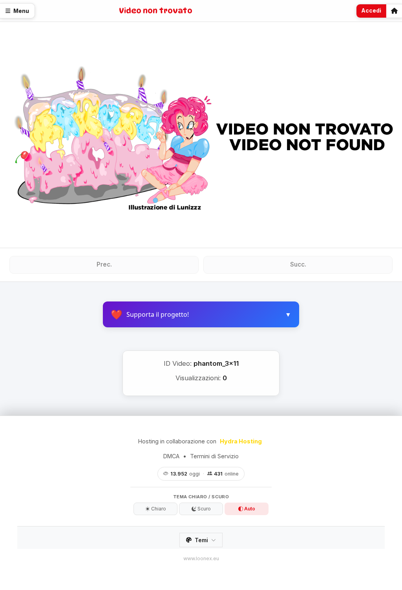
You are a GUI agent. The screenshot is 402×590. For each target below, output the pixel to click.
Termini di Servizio (214, 456)
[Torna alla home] (394, 11)
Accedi (371, 10)
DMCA (171, 456)
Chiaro (158, 509)
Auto (249, 509)
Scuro (203, 509)
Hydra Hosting (241, 441)
